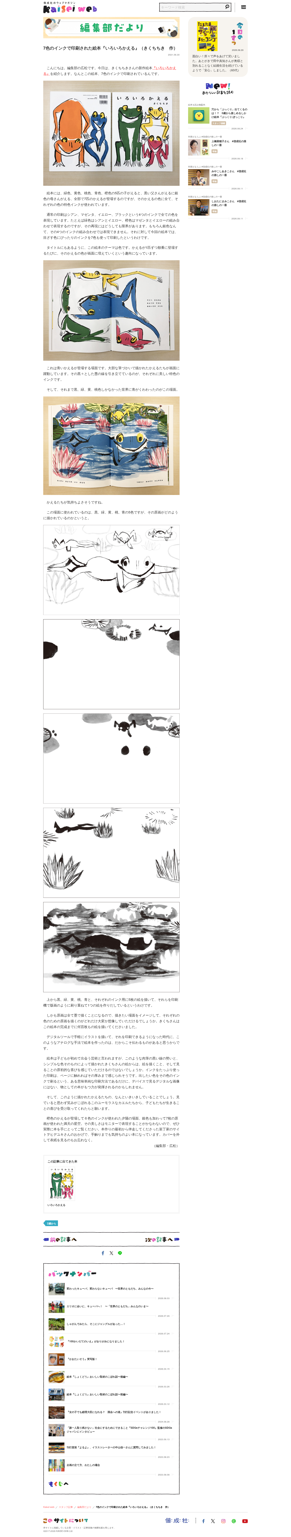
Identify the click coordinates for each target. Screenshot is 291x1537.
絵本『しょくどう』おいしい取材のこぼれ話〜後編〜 (97, 1376)
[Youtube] (245, 1520)
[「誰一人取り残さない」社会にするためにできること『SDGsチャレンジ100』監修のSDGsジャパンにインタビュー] (57, 1430)
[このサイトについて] (65, 1520)
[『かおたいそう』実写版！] (57, 1359)
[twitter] (111, 1253)
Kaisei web (48, 1506)
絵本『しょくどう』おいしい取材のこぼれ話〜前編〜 (97, 1394)
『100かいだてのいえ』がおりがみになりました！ (96, 1341)
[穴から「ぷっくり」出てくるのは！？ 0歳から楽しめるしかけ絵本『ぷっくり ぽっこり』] (198, 115)
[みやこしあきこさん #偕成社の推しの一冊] (198, 177)
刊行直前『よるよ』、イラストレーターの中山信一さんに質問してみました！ (111, 1447)
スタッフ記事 (66, 1506)
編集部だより (84, 1506)
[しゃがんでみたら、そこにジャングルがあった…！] (57, 1324)
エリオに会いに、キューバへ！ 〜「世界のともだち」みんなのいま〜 (107, 1306)
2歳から (51, 1223)
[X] (213, 1520)
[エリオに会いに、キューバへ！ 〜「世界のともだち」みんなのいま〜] (57, 1307)
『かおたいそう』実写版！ (82, 1359)
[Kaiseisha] (177, 1520)
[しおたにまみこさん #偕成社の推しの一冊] (198, 207)
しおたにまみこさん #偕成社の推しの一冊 (229, 203)
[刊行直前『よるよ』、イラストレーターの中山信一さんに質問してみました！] (57, 1448)
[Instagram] (223, 1520)
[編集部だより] (111, 27)
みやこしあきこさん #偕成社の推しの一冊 (229, 173)
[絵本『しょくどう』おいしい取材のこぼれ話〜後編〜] (57, 1377)
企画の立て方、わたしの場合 (83, 1465)
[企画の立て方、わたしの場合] (57, 1465)
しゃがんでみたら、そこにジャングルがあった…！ (96, 1324)
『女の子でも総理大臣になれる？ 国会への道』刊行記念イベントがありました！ (114, 1412)
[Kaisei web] (70, 6)
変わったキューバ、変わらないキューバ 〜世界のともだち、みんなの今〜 (110, 1288)
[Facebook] (203, 1520)
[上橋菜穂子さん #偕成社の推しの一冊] (198, 147)
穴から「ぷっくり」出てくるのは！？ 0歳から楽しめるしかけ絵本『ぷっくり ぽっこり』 (229, 113)
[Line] (234, 1520)
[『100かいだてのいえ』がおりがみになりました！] (57, 1342)
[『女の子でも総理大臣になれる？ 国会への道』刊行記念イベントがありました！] (57, 1412)
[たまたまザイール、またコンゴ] (207, 36)
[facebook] (103, 1253)
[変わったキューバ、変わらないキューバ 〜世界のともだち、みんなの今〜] (57, 1289)
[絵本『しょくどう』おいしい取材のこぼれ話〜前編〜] (57, 1395)
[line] (120, 1253)
